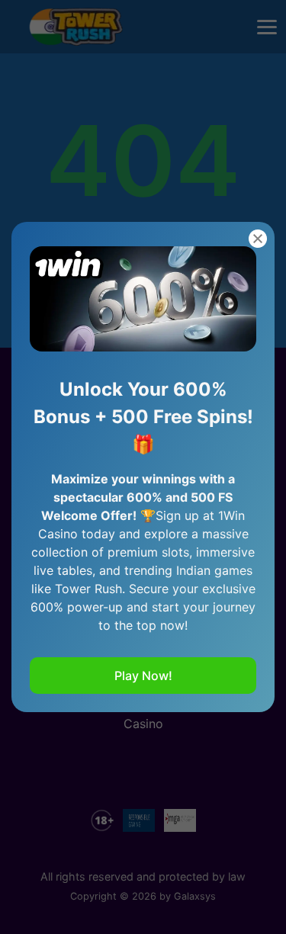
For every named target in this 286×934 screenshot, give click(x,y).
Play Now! (143, 675)
